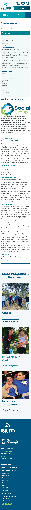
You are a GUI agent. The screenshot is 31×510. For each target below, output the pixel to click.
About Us (5, 480)
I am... (5, 14)
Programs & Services (9, 470)
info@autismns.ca (7, 464)
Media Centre (6, 493)
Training (5, 488)
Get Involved (6, 475)
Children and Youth (6, 29)
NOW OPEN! (14, 141)
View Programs (11, 321)
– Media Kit (6, 498)
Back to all (10, 22)
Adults (28, 27)
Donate (21, 8)
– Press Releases (8, 501)
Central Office (13, 27)
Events (4, 478)
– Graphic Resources (9, 496)
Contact (5, 490)
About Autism (7, 473)
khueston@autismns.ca (8, 261)
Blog (3, 485)
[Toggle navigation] (27, 15)
